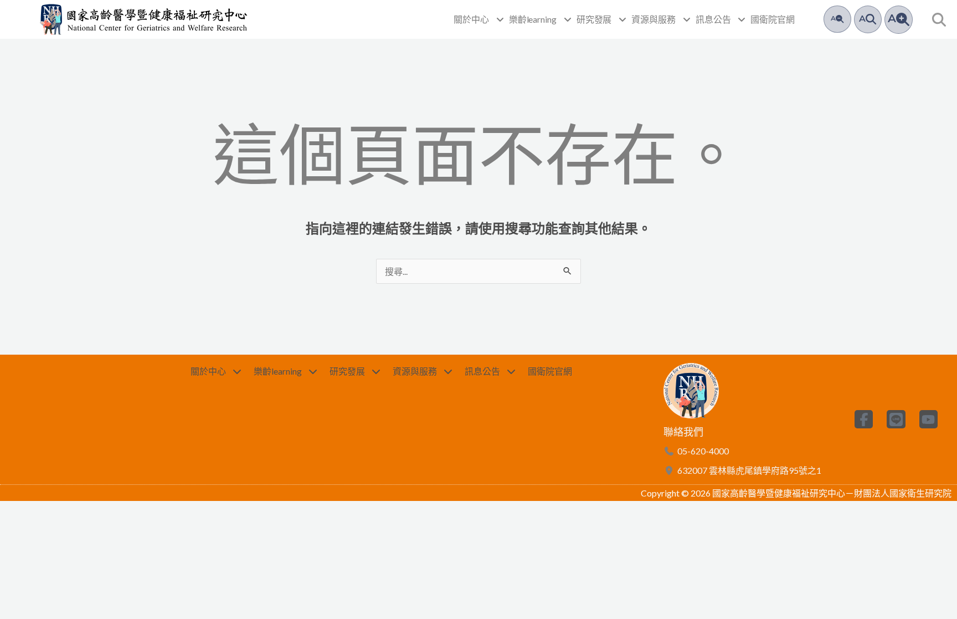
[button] (939, 19)
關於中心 (471, 19)
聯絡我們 (683, 432)
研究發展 (594, 19)
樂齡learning (533, 19)
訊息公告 (713, 19)
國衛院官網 (772, 19)
